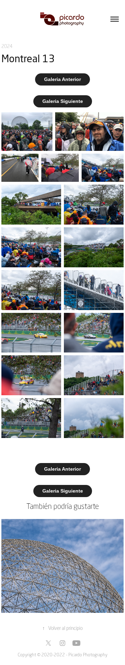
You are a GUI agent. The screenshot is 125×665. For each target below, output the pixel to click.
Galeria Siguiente (62, 101)
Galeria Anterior (62, 79)
